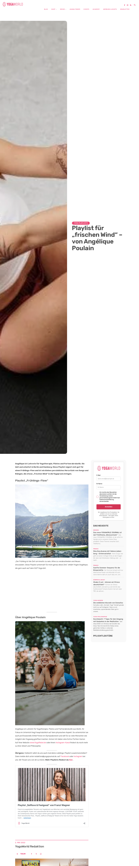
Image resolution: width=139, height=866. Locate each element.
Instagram (78, 756)
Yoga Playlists (81, 223)
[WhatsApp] (41, 854)
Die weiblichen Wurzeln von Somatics (108, 603)
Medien (96, 530)
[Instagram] (128, 5)
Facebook (65, 756)
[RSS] (131, 5)
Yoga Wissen (98, 600)
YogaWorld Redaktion (29, 846)
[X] (36, 854)
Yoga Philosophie (100, 616)
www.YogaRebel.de (38, 742)
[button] (135, 5)
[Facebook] (125, 5)
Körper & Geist (99, 579)
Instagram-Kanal (63, 742)
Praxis (95, 548)
